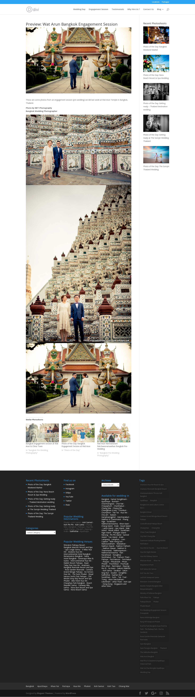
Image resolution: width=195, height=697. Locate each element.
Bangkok (72, 527)
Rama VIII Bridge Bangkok (149, 617)
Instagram (70, 488)
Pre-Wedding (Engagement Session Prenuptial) (153, 611)
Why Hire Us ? (133, 9)
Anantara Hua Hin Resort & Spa (152, 485)
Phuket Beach (145, 606)
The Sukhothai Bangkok (149, 652)
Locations (155, 2)
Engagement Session (98, 9)
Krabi (66, 531)
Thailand (163, 648)
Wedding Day (79, 9)
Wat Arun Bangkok (147, 656)
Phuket (67, 522)
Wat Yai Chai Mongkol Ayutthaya (152, 668)
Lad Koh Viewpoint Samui (149, 577)
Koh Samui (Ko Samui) (148, 569)
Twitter (69, 500)
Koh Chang (69, 529)
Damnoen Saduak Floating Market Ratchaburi (152, 542)
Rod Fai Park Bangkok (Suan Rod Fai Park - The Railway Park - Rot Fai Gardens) (153, 629)
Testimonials (118, 9)
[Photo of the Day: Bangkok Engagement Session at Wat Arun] (78, 432)
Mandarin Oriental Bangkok (150, 582)
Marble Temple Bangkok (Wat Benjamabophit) (151, 587)
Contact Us (148, 9)
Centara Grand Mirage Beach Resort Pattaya (153, 518)
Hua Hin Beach (162, 548)
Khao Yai (157, 560)
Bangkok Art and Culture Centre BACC (152, 506)
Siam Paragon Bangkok (148, 648)
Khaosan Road (145, 560)
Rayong (88, 529)
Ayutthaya (84, 531)
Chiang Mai (156, 528)
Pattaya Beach (145, 602)
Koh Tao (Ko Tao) (146, 573)
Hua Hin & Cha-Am (147, 548)
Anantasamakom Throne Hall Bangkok (151, 494)
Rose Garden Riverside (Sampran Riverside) (152, 638)
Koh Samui (76, 522)
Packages (165, 2)
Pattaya (81, 527)
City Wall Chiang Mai (147, 536)
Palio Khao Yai (145, 597)
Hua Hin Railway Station (149, 556)
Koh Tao (111, 686)
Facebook (70, 484)
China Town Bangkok (148, 532)
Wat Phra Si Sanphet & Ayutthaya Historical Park (152, 662)
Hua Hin (89, 527)
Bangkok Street (145, 512)
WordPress (71, 693)
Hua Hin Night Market (148, 552)
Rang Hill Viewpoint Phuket (150, 622)
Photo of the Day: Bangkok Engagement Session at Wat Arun (76, 444)
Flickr (68, 505)
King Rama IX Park (146, 565)
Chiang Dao (144, 528)
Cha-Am (79, 529)
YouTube (69, 496)
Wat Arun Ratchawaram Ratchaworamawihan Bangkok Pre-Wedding (112, 446)
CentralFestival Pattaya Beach (151, 524)
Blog (159, 9)
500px (68, 492)
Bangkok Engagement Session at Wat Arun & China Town (42, 444)
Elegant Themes (45, 693)
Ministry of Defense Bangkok (151, 593)
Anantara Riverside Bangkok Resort (153, 489)
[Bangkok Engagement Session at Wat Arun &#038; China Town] (42, 432)
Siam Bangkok (145, 644)
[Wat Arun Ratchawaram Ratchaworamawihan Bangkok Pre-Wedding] (113, 432)
